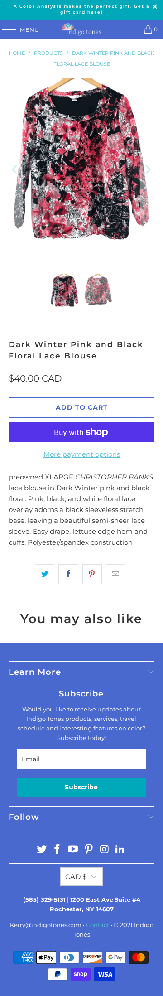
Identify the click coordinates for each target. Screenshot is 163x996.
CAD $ (75, 876)
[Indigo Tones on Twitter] (41, 849)
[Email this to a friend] (115, 574)
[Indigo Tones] (81, 29)
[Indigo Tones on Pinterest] (89, 849)
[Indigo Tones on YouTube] (73, 849)
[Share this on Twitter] (44, 574)
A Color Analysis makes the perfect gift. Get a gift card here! (81, 9)
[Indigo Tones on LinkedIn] (120, 849)
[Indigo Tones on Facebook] (57, 849)
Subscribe (81, 787)
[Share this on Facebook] (68, 574)
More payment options (81, 454)
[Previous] (15, 169)
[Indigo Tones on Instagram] (104, 849)
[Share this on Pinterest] (92, 574)
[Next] (147, 169)
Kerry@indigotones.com (46, 924)
